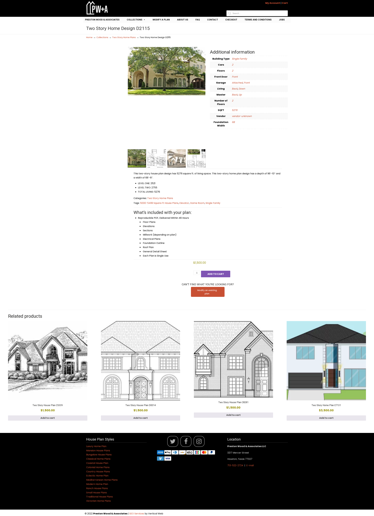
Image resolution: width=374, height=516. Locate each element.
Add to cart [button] (47, 418)
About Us (182, 19)
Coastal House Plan (97, 463)
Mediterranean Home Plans (102, 480)
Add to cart (215, 274)
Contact (212, 19)
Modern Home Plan (97, 484)
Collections (134, 19)
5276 (234, 110)
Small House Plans (96, 492)
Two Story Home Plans (124, 37)
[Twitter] (172, 441)
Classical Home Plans (98, 459)
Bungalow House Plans (99, 454)
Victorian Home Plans (98, 501)
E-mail (250, 465)
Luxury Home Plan (96, 446)
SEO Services (137, 513)
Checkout (231, 19)
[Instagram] (199, 441)
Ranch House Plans (97, 488)
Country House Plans (98, 471)
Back (235, 88)
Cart (285, 3)
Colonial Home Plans (98, 467)
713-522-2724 (235, 465)
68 (233, 122)
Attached (237, 82)
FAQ (197, 19)
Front (235, 76)
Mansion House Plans (98, 450)
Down (242, 88)
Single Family (239, 58)
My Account (272, 3)
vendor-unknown (242, 116)
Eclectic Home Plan (97, 475)
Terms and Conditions (258, 19)
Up (240, 94)
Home (89, 37)
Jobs (282, 19)
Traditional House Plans (99, 496)
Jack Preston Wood (97, 8)
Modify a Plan (161, 19)
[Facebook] (185, 441)
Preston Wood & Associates (102, 19)
